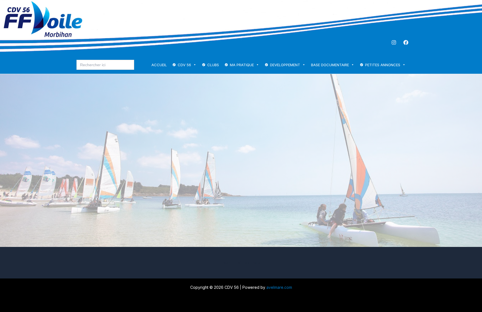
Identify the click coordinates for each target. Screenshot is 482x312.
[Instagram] (393, 42)
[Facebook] (405, 42)
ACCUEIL (159, 65)
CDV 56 (184, 65)
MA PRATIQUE (242, 65)
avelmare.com (279, 287)
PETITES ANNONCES (382, 65)
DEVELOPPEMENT (285, 65)
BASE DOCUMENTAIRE (330, 65)
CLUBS (213, 65)
